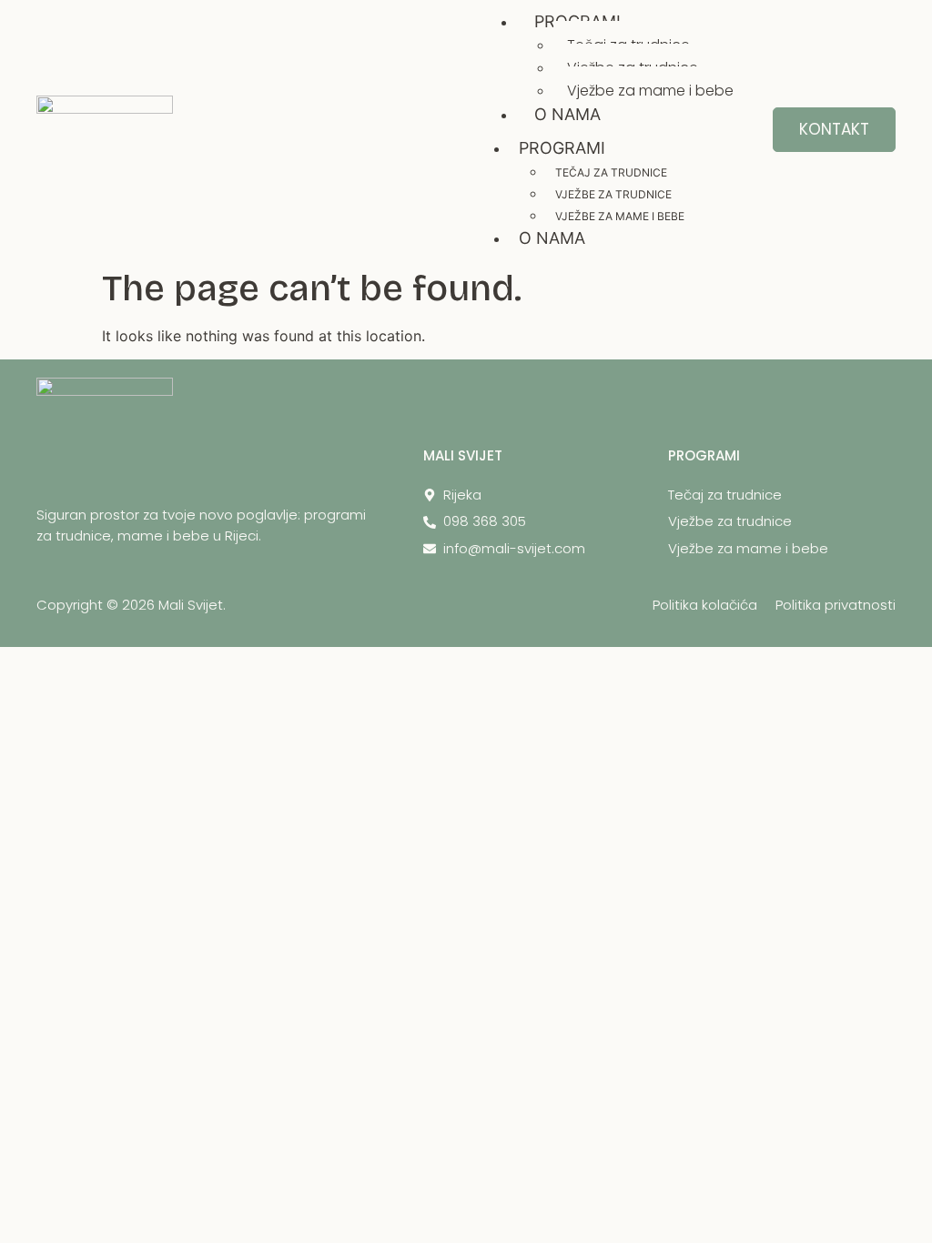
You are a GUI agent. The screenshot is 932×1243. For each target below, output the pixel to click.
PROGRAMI (562, 147)
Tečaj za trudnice (611, 172)
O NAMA (567, 114)
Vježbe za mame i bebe (650, 90)
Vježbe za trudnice (613, 194)
